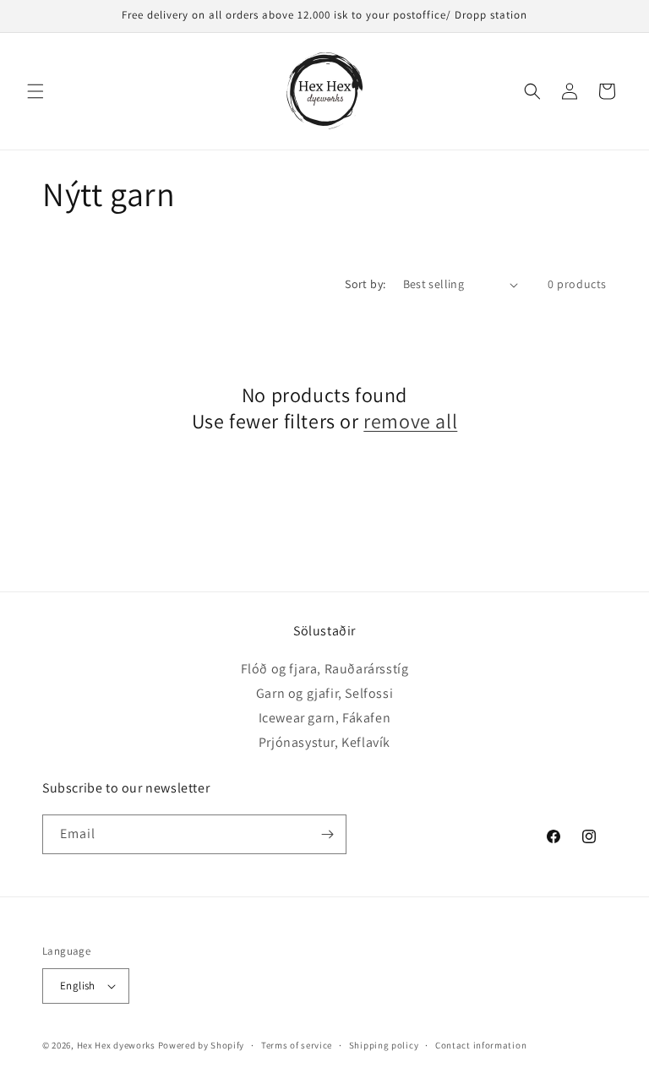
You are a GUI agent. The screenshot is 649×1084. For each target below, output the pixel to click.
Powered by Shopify (201, 1045)
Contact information (480, 1045)
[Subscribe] (327, 834)
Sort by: (365, 283)
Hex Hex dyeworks (117, 1045)
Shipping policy (384, 1045)
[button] (35, 91)
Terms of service (296, 1045)
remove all (410, 421)
